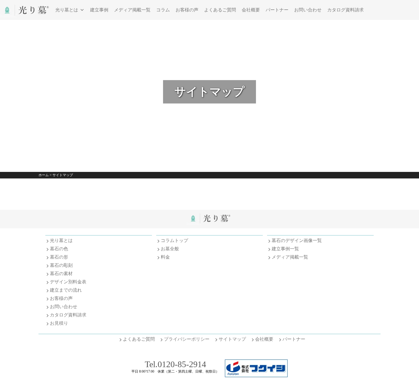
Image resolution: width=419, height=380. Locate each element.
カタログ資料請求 (345, 9)
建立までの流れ (66, 290)
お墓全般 (170, 248)
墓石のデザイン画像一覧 (297, 240)
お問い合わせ (308, 9)
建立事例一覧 (285, 248)
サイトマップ (232, 339)
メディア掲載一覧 (132, 9)
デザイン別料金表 (68, 281)
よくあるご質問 (220, 9)
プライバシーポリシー (187, 339)
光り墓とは (66, 9)
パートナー (277, 9)
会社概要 (251, 9)
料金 (165, 257)
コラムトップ (174, 240)
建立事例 (99, 9)
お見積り (59, 323)
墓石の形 (59, 257)
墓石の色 (59, 248)
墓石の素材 (61, 273)
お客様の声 (187, 9)
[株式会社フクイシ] (256, 375)
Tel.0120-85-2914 (175, 364)
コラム (163, 9)
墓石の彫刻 (61, 265)
